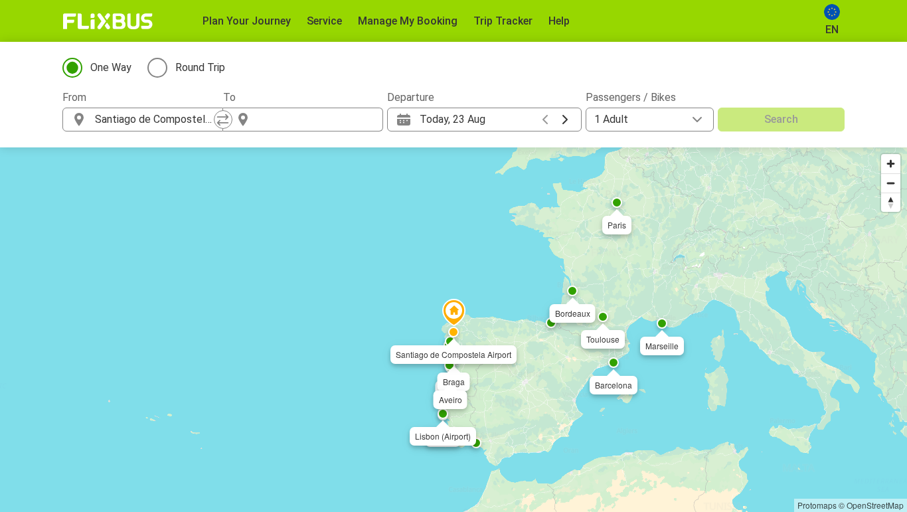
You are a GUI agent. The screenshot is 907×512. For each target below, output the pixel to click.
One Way (110, 67)
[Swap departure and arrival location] (223, 119)
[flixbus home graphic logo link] (108, 21)
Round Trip (200, 67)
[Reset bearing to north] (890, 202)
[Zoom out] (890, 183)
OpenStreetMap (875, 505)
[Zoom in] (890, 163)
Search (781, 119)
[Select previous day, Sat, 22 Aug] (545, 120)
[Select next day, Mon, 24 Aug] (565, 120)
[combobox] (154, 120)
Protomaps (817, 505)
